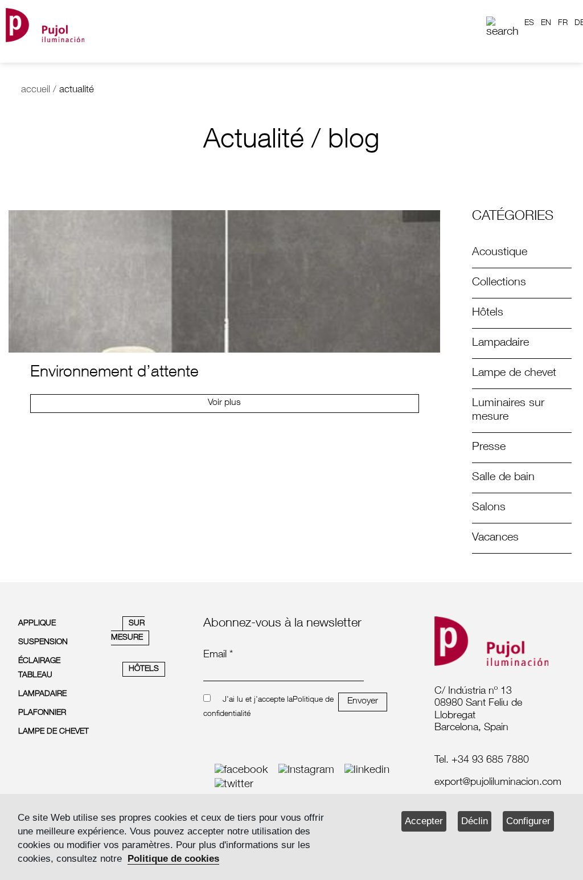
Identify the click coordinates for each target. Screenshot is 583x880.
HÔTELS (144, 669)
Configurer (528, 821)
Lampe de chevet (514, 373)
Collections (499, 283)
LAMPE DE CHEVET (53, 732)
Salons (489, 508)
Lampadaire (500, 343)
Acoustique (499, 253)
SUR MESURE (128, 631)
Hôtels (487, 313)
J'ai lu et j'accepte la (258, 700)
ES (529, 23)
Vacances (495, 538)
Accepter (424, 821)
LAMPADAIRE (42, 694)
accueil (35, 90)
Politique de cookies (173, 858)
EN (546, 23)
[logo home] (45, 23)
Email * (218, 655)
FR (563, 23)
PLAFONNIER (42, 713)
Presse (489, 447)
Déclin (474, 821)
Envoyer (362, 701)
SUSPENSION (43, 642)
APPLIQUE (37, 624)
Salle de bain (503, 478)
